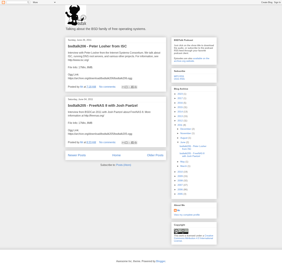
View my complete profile (187, 214)
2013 (180, 116)
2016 (180, 102)
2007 (180, 185)
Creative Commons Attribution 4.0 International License (193, 238)
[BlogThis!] (126, 87)
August (184, 138)
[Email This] (123, 87)
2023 (180, 94)
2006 (180, 189)
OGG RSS (179, 79)
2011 (180, 125)
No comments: (108, 86)
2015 (180, 107)
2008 (180, 180)
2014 (180, 111)
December (186, 129)
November (186, 133)
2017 (180, 98)
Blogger (160, 261)
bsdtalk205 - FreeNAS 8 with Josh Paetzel (103, 105)
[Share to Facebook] (132, 87)
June (183, 142)
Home (116, 155)
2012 (180, 120)
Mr (178, 210)
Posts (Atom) (123, 165)
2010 (180, 171)
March (184, 166)
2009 (180, 176)
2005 (180, 194)
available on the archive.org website (191, 59)
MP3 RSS (179, 76)
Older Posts (155, 155)
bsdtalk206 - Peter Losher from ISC (97, 46)
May (182, 161)
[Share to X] (129, 87)
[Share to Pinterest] (135, 87)
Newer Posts (77, 155)
